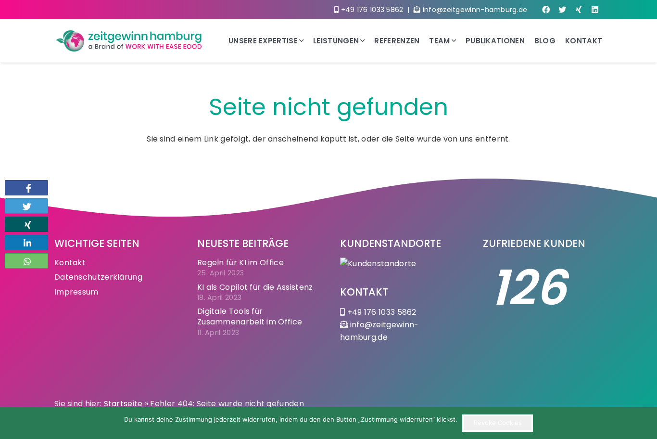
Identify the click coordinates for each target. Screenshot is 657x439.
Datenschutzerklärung (98, 277)
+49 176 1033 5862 (372, 9)
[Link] (129, 41)
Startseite (123, 403)
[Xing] (578, 9)
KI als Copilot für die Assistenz (255, 287)
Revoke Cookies (498, 422)
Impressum (76, 291)
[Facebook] (546, 9)
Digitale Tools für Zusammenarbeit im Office (249, 316)
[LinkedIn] (595, 9)
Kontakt (70, 262)
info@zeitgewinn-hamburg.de (475, 9)
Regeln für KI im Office (240, 262)
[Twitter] (562, 9)
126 (528, 288)
